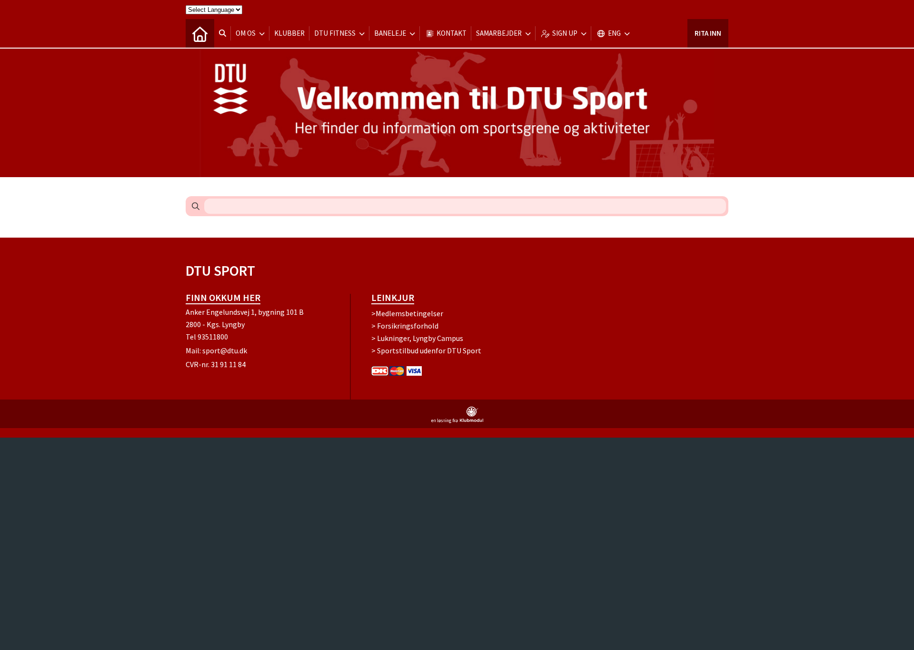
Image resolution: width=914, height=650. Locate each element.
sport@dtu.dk (224, 350)
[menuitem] (200, 33)
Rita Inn (708, 33)
